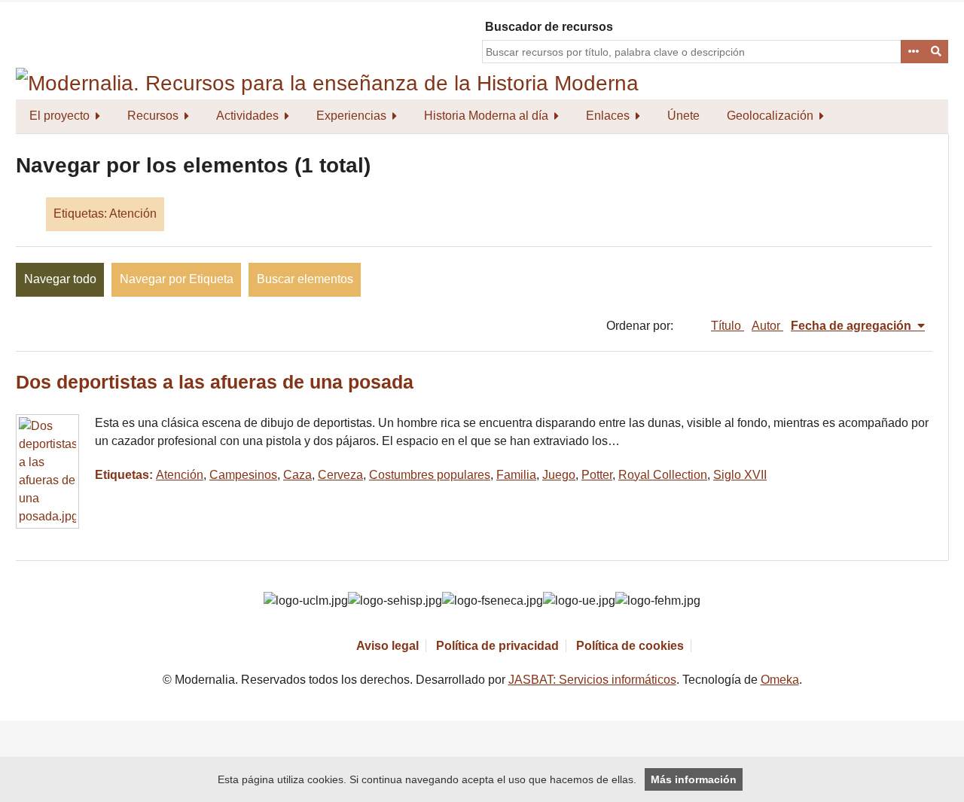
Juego (558, 474)
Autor (767, 325)
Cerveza (340, 474)
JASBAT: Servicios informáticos (592, 679)
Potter (596, 474)
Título (727, 325)
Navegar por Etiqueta (176, 279)
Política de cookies (630, 645)
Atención (179, 474)
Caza (297, 474)
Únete (683, 115)
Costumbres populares (429, 474)
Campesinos (243, 474)
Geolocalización (770, 115)
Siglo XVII (740, 474)
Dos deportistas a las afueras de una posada (214, 382)
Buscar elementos (305, 279)
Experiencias (351, 115)
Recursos (152, 115)
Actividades (247, 115)
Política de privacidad (497, 645)
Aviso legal (387, 645)
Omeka (780, 679)
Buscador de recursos (549, 26)
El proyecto (59, 115)
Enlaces (608, 115)
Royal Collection (662, 474)
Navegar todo (60, 279)
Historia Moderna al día (486, 115)
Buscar (937, 52)
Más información (694, 779)
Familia (516, 474)
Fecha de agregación (852, 325)
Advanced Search (913, 52)
